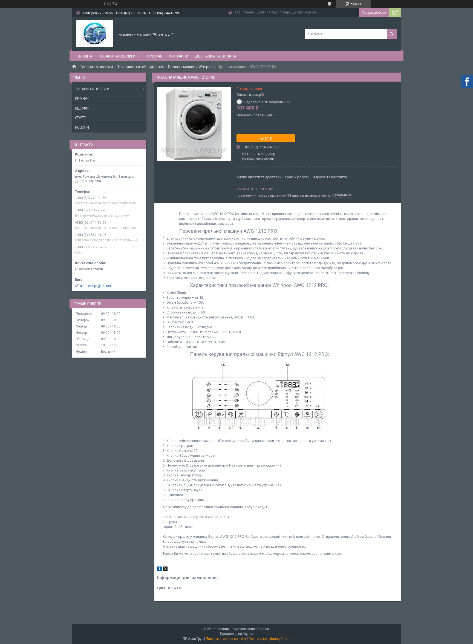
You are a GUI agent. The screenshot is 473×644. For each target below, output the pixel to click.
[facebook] (159, 570)
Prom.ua (262, 629)
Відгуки (82, 108)
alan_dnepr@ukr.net (95, 286)
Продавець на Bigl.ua (236, 634)
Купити (266, 138)
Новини (82, 127)
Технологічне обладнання (140, 67)
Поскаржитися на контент (226, 639)
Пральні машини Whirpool (191, 67)
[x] (165, 570)
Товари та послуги (117, 56)
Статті (80, 118)
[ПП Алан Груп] (94, 33)
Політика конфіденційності (269, 639)
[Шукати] (392, 34)
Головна (84, 56)
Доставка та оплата (215, 56)
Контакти (179, 56)
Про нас (154, 56)
